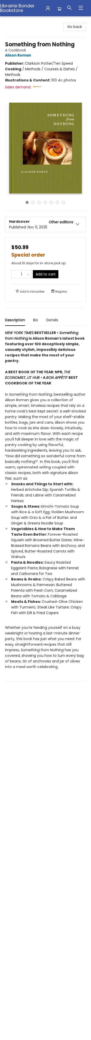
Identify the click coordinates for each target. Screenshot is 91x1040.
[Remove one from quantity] (15, 274)
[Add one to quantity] (28, 274)
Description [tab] (15, 320)
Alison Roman (18, 55)
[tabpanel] (45, 506)
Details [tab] (52, 320)
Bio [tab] (35, 320)
